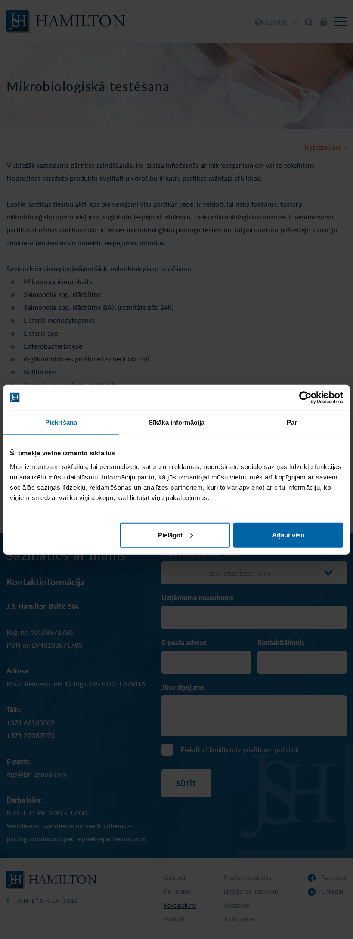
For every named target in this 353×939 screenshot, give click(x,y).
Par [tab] (292, 422)
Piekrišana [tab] (61, 422)
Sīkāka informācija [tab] (176, 422)
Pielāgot (170, 534)
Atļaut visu (288, 534)
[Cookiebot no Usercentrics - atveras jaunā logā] (305, 397)
